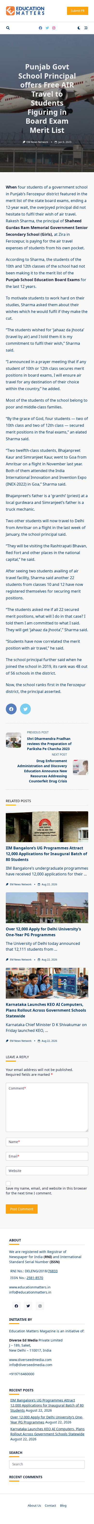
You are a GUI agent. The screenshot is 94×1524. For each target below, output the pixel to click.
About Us (34, 1505)
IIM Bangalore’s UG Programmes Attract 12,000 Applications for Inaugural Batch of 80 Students (46, 853)
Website (15, 1170)
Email (14, 1156)
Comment (17, 1088)
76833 (53, 1271)
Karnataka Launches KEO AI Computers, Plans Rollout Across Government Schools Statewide (46, 1010)
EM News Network (37, 142)
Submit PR (77, 11)
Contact (50, 1505)
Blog (63, 1505)
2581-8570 (35, 1277)
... (85, 874)
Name (14, 1141)
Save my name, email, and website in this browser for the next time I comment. (46, 1190)
